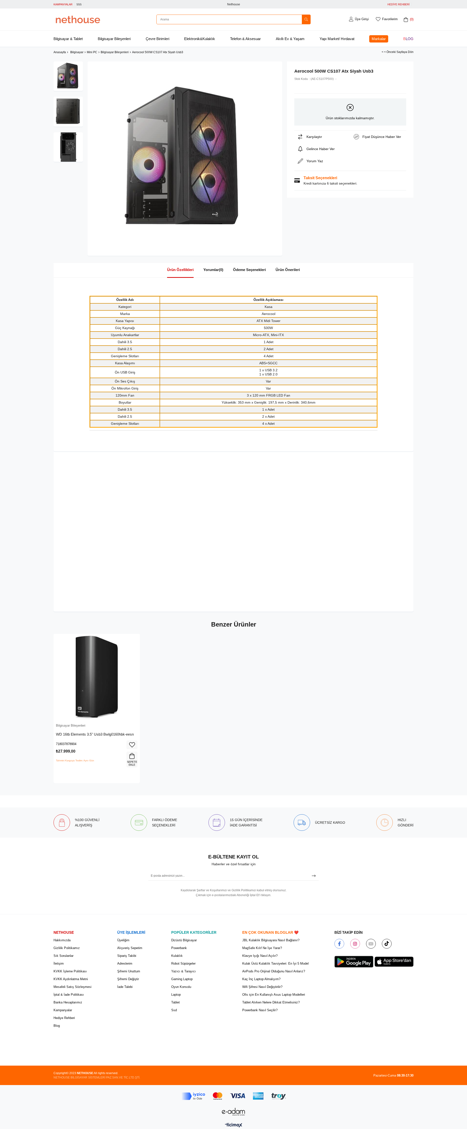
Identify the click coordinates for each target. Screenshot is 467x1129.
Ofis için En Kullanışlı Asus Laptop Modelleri (273, 994)
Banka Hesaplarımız (68, 1002)
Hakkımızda (62, 940)
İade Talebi (125, 987)
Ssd (174, 1010)
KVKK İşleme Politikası (70, 971)
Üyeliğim (123, 940)
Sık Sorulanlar (63, 956)
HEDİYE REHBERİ (398, 4)
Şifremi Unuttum (128, 971)
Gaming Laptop (182, 979)
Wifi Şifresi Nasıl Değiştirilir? (262, 987)
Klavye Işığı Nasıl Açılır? (260, 956)
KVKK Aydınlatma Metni (71, 979)
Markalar (379, 39)
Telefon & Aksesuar (245, 39)
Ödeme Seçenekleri (249, 270)
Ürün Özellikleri (180, 270)
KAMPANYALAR (63, 4)
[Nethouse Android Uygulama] (353, 962)
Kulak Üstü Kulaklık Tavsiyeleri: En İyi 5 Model (275, 963)
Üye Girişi (362, 19)
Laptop (176, 994)
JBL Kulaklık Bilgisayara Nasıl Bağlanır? (270, 940)
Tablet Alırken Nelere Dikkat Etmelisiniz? (271, 1002)
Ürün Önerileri (288, 270)
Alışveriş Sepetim (129, 948)
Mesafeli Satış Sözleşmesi (72, 987)
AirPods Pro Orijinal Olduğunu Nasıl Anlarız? (273, 971)
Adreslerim (124, 963)
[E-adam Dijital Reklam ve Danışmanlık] (233, 1111)
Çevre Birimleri (157, 39)
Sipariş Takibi (126, 956)
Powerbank (179, 948)
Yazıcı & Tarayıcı (183, 971)
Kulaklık (177, 956)
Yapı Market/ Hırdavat (337, 39)
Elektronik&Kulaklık (199, 39)
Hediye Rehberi (64, 1018)
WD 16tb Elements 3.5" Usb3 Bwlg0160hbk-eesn (95, 734)
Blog (408, 39)
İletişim (59, 963)
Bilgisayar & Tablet (68, 39)
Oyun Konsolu (181, 987)
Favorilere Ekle (131, 744)
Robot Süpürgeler (183, 963)
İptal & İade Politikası (69, 994)
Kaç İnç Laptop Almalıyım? (261, 979)
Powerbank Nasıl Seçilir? (260, 1010)
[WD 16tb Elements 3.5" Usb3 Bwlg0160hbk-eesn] (97, 677)
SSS (78, 4)
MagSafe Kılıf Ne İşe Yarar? (262, 948)
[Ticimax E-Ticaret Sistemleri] (233, 1125)
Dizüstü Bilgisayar (184, 940)
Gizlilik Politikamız (67, 948)
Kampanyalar (63, 1010)
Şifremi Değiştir (128, 979)
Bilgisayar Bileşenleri (114, 39)
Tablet (175, 1002)
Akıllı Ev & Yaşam (290, 39)
